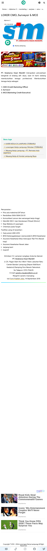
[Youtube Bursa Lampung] (6, 549)
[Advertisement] (23, 116)
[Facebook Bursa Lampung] (34, 549)
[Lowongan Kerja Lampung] (23, 2)
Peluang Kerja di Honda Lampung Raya (21, 156)
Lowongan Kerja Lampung (28, 544)
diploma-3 (7, 20)
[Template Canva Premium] (23, 59)
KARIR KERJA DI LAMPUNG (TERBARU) (21, 144)
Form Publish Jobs (17, 279)
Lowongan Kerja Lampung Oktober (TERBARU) (24, 147)
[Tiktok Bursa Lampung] (15, 549)
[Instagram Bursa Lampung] (25, 549)
